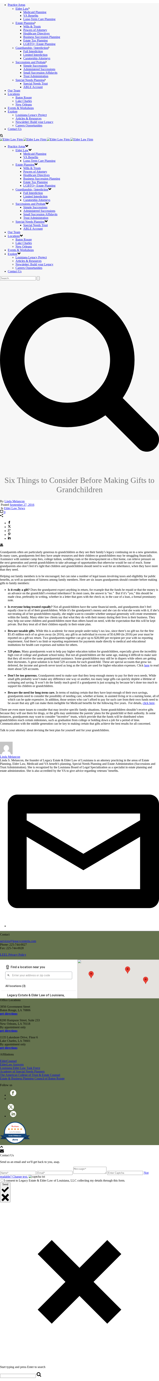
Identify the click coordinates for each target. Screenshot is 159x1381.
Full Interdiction (33, 51)
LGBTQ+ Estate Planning (39, 44)
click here (149, 703)
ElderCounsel (8, 1061)
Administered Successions (39, 69)
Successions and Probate (31, 62)
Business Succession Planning (41, 37)
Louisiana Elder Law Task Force (20, 1068)
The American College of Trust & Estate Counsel (30, 1075)
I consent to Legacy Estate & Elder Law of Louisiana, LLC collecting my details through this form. (64, 1180)
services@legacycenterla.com (18, 941)
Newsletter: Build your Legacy (34, 122)
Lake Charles (24, 101)
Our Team (14, 90)
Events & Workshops (21, 108)
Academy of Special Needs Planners (22, 1071)
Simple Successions (35, 65)
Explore (12, 111)
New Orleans (24, 104)
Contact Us (15, 129)
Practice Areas (16, 4)
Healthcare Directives (36, 33)
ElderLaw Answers (12, 1064)
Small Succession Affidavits (40, 72)
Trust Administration (35, 76)
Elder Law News (14, 508)
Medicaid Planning (34, 12)
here (146, 665)
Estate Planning (25, 23)
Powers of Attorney (35, 30)
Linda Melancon (14, 501)
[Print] (1, 545)
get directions (8, 1013)
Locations (14, 94)
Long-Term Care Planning (39, 19)
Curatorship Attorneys (36, 58)
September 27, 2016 (22, 504)
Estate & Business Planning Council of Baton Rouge (32, 1078)
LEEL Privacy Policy (13, 954)
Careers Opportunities (29, 125)
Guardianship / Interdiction (32, 47)
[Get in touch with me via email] (83, 926)
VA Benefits (30, 15)
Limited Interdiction (35, 54)
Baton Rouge (24, 97)
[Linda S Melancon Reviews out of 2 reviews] (15, 1143)
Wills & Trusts (32, 26)
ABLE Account (33, 87)
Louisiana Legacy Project (31, 115)
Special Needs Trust (35, 83)
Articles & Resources (28, 118)
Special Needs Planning (30, 80)
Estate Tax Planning (35, 40)
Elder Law (22, 8)
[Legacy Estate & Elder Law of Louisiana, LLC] (46, 139)
